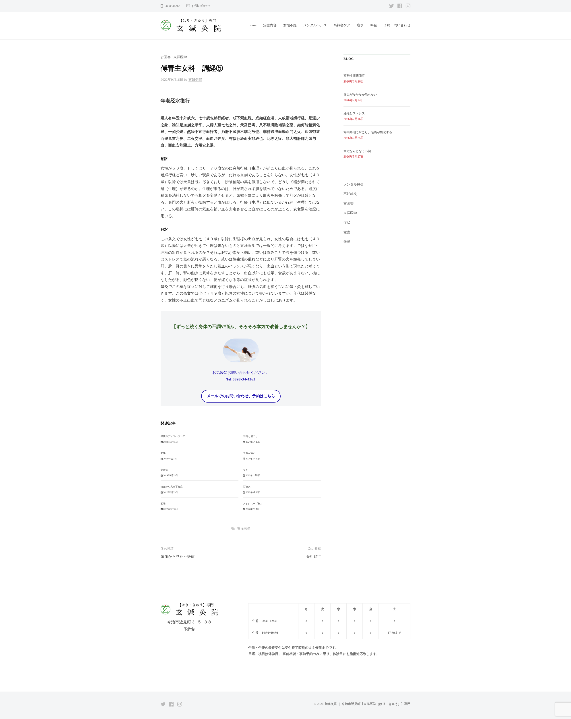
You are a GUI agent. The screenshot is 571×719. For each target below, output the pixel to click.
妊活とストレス (354, 113)
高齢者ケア (341, 25)
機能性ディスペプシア (173, 436)
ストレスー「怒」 (253, 503)
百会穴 (246, 486)
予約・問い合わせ (397, 25)
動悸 (163, 453)
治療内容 (270, 25)
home (253, 25)
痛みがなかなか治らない (360, 94)
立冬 (245, 470)
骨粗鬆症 (313, 556)
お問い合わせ (201, 6)
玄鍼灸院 (195, 79)
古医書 (166, 57)
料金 (373, 25)
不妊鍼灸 (350, 194)
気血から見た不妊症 (172, 486)
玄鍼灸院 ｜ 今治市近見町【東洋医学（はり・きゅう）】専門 (367, 704)
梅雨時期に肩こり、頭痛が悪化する (367, 132)
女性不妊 (290, 25)
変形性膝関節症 (354, 75)
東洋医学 (180, 57)
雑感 (346, 242)
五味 (163, 503)
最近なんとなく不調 (357, 151)
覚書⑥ (164, 470)
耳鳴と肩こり (250, 436)
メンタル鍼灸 (353, 184)
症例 (360, 25)
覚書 (346, 232)
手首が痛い (249, 453)
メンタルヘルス (315, 25)
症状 (346, 222)
